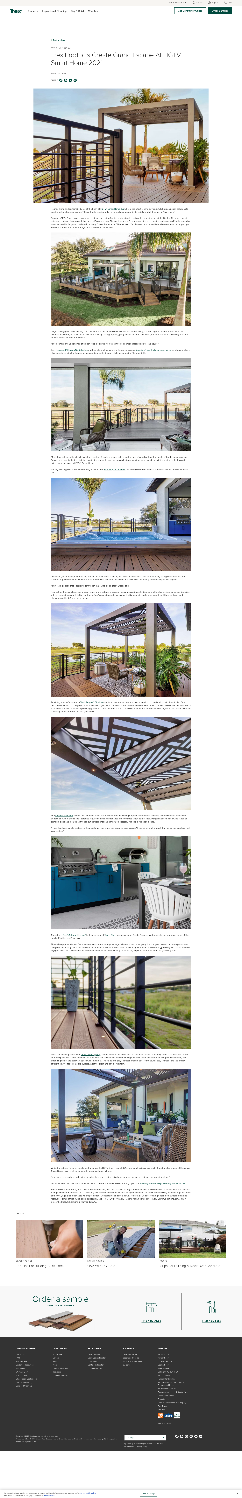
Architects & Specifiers (132, 1361)
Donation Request (60, 1375)
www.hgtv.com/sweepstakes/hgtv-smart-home (162, 1183)
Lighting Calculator (95, 1364)
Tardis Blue (109, 935)
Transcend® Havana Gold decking (72, 350)
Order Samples (220, 11)
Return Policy (163, 1354)
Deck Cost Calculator (96, 1357)
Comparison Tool (95, 1368)
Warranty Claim (22, 1371)
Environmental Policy (166, 1388)
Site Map (161, 1409)
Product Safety (22, 1375)
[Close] (237, 1493)
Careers (56, 1357)
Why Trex (93, 11)
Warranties (20, 1368)
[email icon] (75, 80)
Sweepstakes (163, 1368)
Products (33, 11)
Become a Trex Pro (131, 1357)
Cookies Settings (148, 1494)
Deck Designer (94, 1354)
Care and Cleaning (24, 1385)
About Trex (57, 1354)
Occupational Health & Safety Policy (173, 1392)
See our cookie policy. (88, 1493)
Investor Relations (60, 1368)
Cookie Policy (163, 1364)
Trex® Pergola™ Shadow (91, 702)
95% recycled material (114, 469)
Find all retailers (164, 1423)
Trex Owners (21, 1361)
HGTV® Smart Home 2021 (112, 208)
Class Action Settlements (26, 1378)
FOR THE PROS (130, 1348)
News (55, 1361)
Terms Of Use (163, 1399)
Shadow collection (64, 815)
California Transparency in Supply (172, 1402)
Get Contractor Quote (190, 11)
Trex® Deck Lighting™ (91, 1054)
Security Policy (164, 1375)
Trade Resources (130, 1354)
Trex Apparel (163, 1406)
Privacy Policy (163, 1357)
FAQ (18, 1357)
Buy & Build (77, 11)
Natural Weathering (24, 1382)
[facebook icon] (61, 80)
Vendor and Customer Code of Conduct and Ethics (171, 1384)
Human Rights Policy (166, 1378)
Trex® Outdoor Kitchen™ (74, 935)
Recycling (57, 1371)
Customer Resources (24, 1364)
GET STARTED (94, 1348)
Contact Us (20, 1354)
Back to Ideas (59, 40)
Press (55, 1364)
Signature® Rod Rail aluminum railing (154, 350)
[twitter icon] (70, 80)
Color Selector (94, 1361)
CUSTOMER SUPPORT (26, 1348)
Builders (126, 1364)
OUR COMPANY (60, 1348)
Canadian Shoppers (166, 1395)
